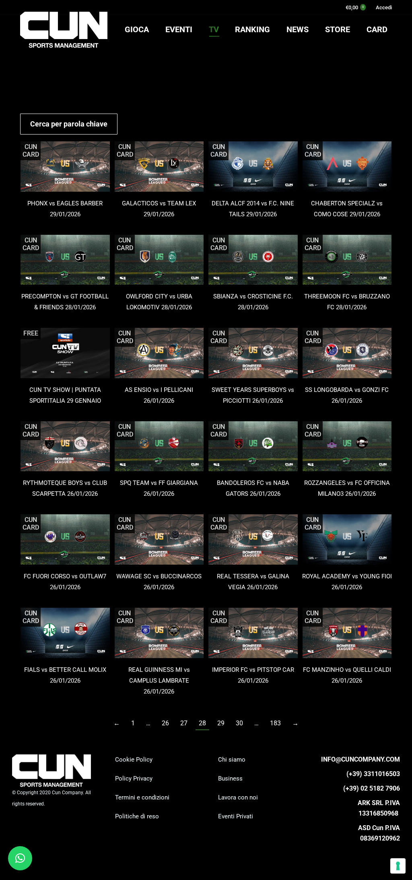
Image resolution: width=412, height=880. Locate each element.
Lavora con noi (238, 797)
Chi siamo (231, 759)
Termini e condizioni (142, 797)
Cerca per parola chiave (68, 124)
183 (275, 723)
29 (221, 723)
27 (183, 723)
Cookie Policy (133, 759)
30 (239, 723)
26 (165, 723)
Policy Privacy (133, 778)
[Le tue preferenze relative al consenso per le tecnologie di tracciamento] (398, 866)
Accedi (384, 7)
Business (230, 778)
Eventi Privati (235, 816)
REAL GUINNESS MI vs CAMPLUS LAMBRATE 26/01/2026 (159, 680)
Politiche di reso (137, 816)
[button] (20, 858)
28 (202, 723)
